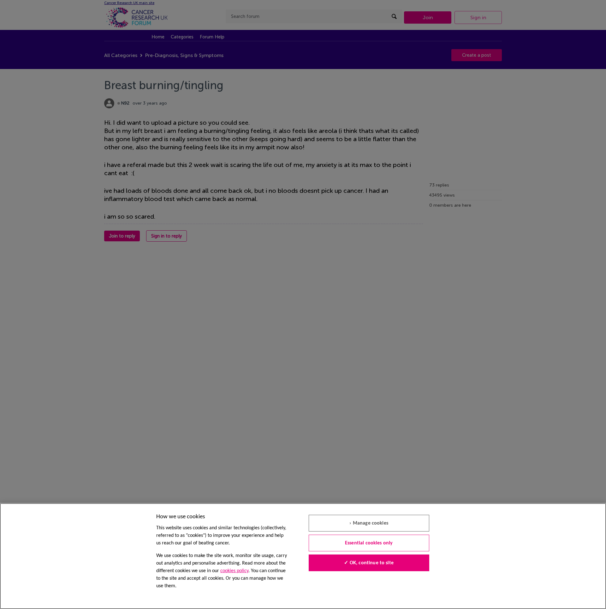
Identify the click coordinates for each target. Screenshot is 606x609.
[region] (303, 556)
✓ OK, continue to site (369, 563)
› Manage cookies (368, 523)
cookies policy (234, 570)
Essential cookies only (369, 543)
